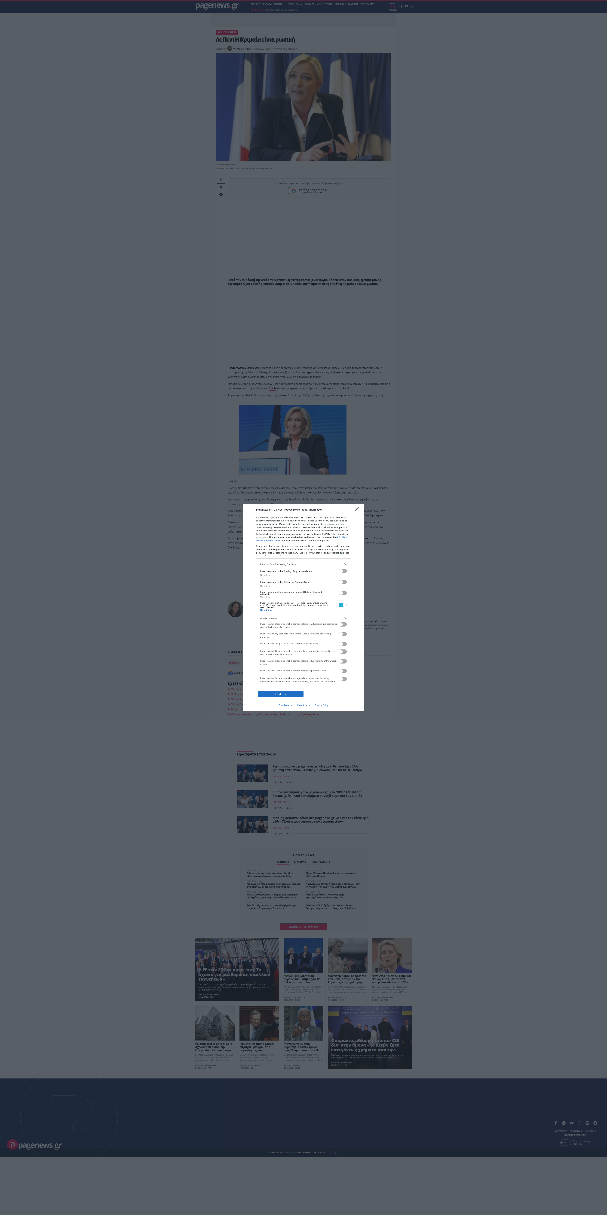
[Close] (358, 510)
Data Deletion (285, 705)
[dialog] (303, 607)
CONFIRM (281, 694)
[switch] (343, 571)
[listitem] (303, 564)
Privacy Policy (321, 705)
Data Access (303, 705)
